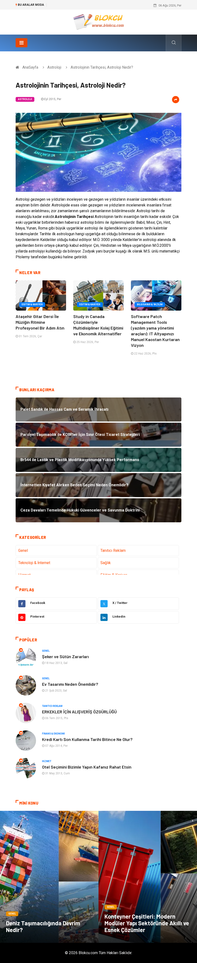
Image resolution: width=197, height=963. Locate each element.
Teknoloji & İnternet (34, 562)
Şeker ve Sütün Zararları (65, 656)
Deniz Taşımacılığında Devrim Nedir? (43, 926)
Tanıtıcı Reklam (113, 550)
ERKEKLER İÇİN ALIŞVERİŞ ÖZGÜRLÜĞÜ (79, 711)
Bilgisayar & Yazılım (150, 304)
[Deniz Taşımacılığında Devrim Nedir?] (49, 877)
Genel (23, 550)
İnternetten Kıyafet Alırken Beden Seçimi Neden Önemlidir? (90, 5)
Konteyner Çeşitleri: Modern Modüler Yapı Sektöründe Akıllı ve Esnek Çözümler (147, 923)
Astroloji (54, 67)
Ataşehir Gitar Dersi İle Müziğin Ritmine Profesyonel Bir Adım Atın (40, 322)
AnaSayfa (30, 67)
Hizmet (46, 761)
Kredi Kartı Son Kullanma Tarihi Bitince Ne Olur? (87, 739)
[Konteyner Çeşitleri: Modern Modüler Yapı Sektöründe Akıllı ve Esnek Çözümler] (147, 877)
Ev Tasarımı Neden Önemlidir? (70, 684)
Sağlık (105, 562)
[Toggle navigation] (21, 42)
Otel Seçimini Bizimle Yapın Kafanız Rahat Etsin (86, 767)
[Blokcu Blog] (98, 21)
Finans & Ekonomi (53, 733)
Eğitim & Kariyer (32, 304)
